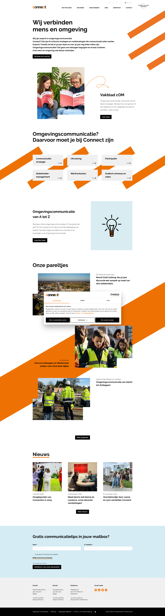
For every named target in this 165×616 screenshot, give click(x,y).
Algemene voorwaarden (40, 611)
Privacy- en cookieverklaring (83, 611)
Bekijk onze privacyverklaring (42, 558)
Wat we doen (67, 8)
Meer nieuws (82, 512)
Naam (35, 544)
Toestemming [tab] (57, 300)
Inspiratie (117, 8)
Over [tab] (108, 300)
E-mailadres (88, 544)
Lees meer (106, 117)
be (125, 2)
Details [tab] (82, 300)
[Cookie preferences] (95, 612)
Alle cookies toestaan (107, 320)
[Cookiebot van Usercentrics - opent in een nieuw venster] (111, 294)
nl (128, 2)
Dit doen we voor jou (42, 56)
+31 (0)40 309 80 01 (77, 598)
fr (131, 2)
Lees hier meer (40, 240)
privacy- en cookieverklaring (84, 313)
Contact (129, 8)
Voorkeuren (81, 320)
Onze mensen (94, 8)
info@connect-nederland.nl (79, 599)
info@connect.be (38, 599)
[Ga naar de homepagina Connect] (39, 7)
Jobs (106, 8)
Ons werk (80, 8)
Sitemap (53, 611)
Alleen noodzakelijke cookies (58, 320)
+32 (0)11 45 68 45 (38, 598)
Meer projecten (82, 437)
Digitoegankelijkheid (65, 611)
